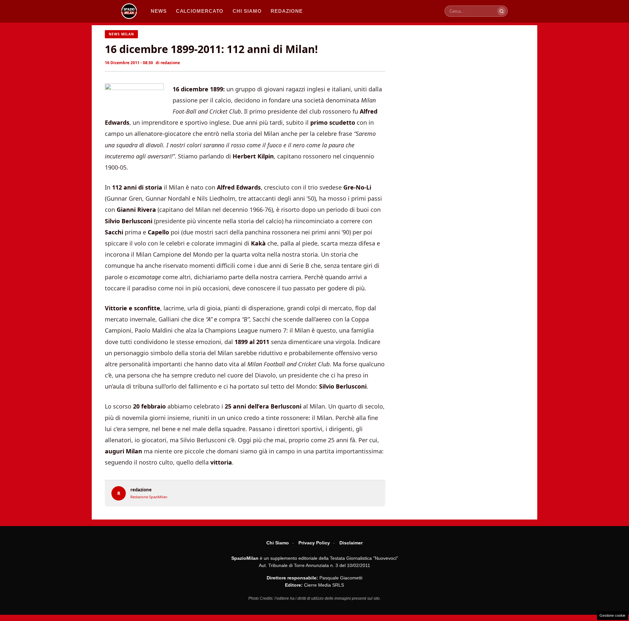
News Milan (121, 34)
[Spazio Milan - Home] (129, 11)
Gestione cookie (612, 615)
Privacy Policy (314, 542)
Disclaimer (351, 542)
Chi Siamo (277, 542)
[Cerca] (501, 11)
